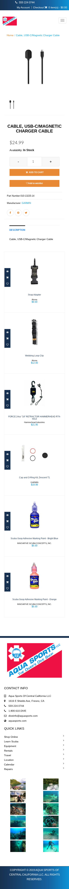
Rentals (8, 750)
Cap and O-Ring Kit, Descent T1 (34, 477)
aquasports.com (17, 720)
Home (10, 35)
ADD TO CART (36, 172)
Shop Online (11, 736)
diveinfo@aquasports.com (23, 715)
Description (17, 230)
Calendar (9, 764)
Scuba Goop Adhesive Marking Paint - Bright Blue (34, 538)
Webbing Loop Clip (34, 355)
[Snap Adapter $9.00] (34, 282)
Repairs (8, 769)
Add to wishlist (35, 183)
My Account (23, 7)
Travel (7, 755)
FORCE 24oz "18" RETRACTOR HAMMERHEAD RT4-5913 (34, 417)
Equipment (10, 746)
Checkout (38, 7)
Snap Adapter (34, 294)
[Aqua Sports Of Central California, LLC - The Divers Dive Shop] (8, 19)
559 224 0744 (26, 2)
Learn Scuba (11, 741)
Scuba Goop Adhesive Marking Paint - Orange (34, 599)
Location (9, 759)
